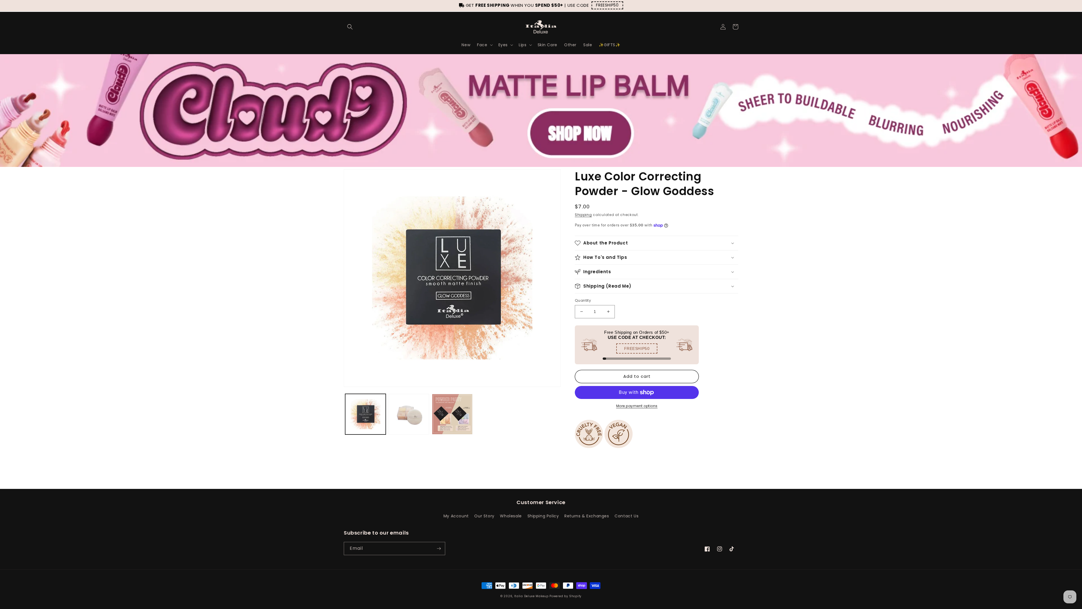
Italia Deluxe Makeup (531, 596)
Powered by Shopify (565, 596)
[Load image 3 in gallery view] (452, 414)
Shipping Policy (543, 516)
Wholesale (511, 516)
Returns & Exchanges (586, 516)
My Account (456, 516)
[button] (350, 27)
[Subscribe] (439, 548)
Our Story (484, 516)
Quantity (583, 300)
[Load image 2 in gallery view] (409, 414)
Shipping (583, 214)
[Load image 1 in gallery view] (365, 414)
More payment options (637, 405)
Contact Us (626, 516)
